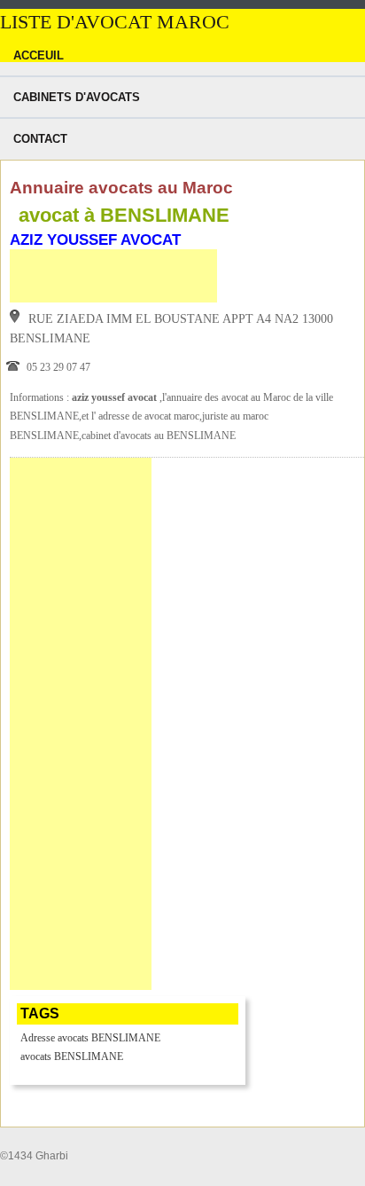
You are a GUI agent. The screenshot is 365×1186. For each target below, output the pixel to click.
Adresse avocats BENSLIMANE (90, 1038)
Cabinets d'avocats (76, 97)
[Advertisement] (113, 275)
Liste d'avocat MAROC (114, 22)
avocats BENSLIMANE (71, 1056)
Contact (40, 138)
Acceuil (38, 55)
